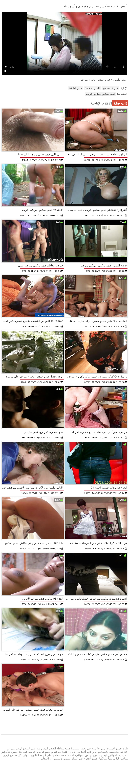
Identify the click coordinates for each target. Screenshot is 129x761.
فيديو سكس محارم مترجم (100, 93)
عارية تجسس (110, 88)
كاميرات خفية (92, 88)
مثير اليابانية (75, 88)
